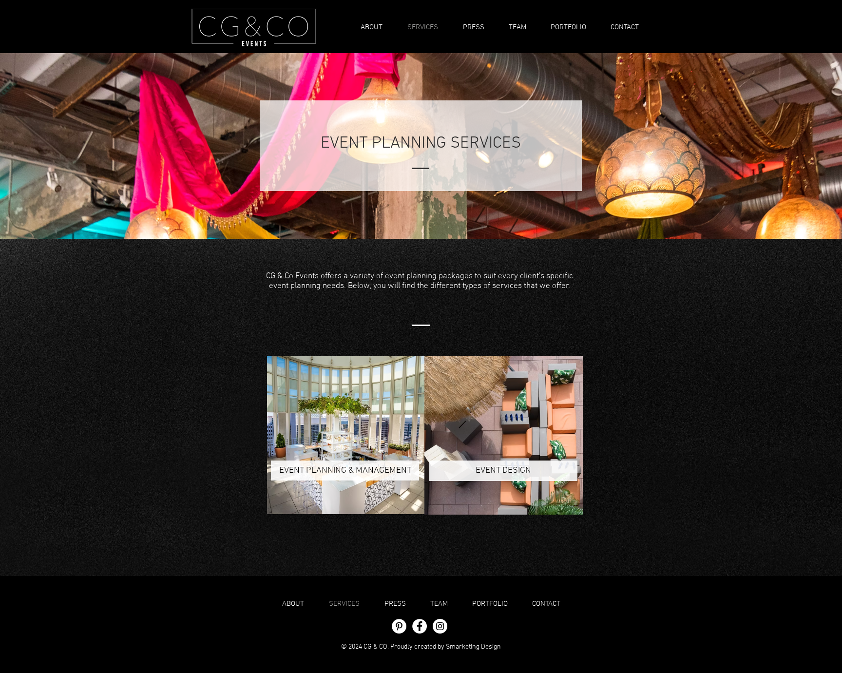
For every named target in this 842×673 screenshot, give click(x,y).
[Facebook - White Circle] (419, 626)
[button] (568, 27)
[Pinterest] (399, 626)
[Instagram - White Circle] (440, 626)
